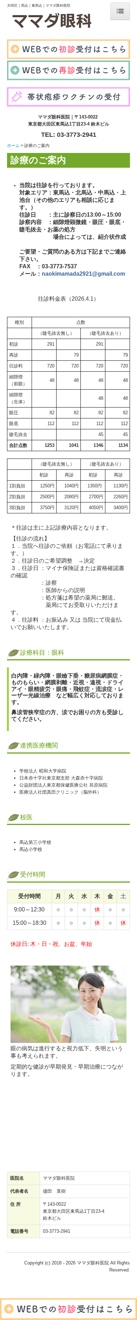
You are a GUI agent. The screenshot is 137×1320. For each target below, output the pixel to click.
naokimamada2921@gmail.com (83, 274)
